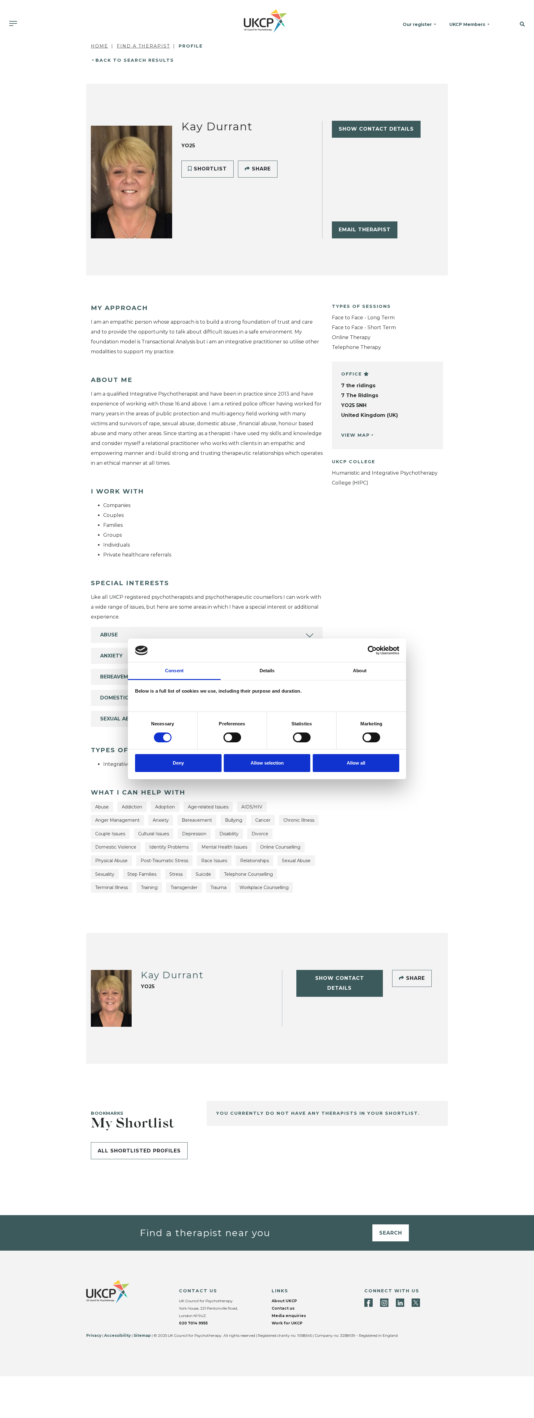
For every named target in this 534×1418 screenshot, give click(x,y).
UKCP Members (467, 24)
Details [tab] (267, 670)
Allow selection (267, 763)
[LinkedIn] (400, 1302)
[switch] (232, 737)
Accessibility (117, 1335)
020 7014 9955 (193, 1323)
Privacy (93, 1335)
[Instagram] (384, 1302)
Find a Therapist (143, 46)
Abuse (109, 635)
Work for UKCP (287, 1323)
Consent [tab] (174, 670)
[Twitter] (415, 1302)
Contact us (283, 1308)
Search (390, 1233)
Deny (178, 763)
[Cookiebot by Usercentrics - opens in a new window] (372, 650)
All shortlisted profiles (139, 1151)
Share (260, 169)
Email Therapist (365, 230)
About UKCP (284, 1300)
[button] (516, 24)
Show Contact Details (376, 129)
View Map (355, 435)
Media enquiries (289, 1315)
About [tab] (360, 670)
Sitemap (142, 1335)
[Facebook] (368, 1302)
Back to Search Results (134, 60)
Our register (417, 24)
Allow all (356, 763)
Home (99, 46)
